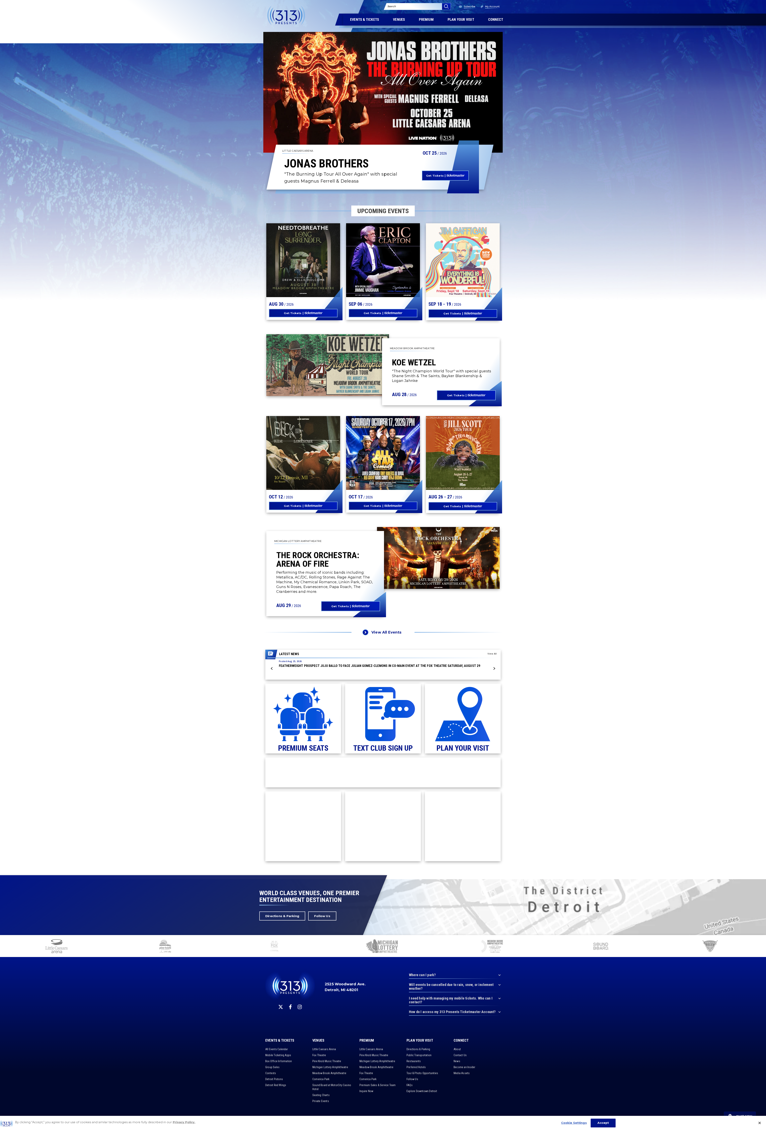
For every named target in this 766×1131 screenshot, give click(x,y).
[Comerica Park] (709, 946)
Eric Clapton (371, 262)
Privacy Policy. (184, 1122)
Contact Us (460, 1055)
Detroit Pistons (274, 1079)
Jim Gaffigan (450, 262)
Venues (318, 1040)
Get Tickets (435, 175)
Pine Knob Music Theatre (326, 1061)
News (457, 1061)
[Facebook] (290, 1006)
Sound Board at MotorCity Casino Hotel (331, 1087)
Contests (270, 1073)
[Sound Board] (601, 946)
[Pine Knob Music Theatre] (165, 946)
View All (492, 653)
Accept (603, 1123)
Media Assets (462, 1073)
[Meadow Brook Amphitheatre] (492, 946)
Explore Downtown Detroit (422, 1091)
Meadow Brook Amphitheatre (329, 1073)
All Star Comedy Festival (376, 448)
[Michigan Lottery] (383, 946)
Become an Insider (464, 1067)
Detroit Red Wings (275, 1085)
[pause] (761, 940)
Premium (366, 1040)
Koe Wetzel (414, 362)
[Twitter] (280, 1006)
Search (391, 6)
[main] (383, 437)
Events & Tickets (279, 1040)
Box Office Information (278, 1061)
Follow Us (322, 916)
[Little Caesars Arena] (56, 946)
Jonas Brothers (326, 164)
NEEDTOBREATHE (295, 260)
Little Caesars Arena (324, 1049)
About (457, 1049)
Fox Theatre (319, 1055)
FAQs (410, 1085)
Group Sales (272, 1067)
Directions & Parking (282, 916)
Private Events (320, 1101)
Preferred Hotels (416, 1067)
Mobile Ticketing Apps (278, 1055)
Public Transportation (419, 1055)
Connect (461, 1040)
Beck (279, 452)
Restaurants (414, 1061)
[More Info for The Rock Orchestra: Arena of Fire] (438, 558)
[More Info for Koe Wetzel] (327, 365)
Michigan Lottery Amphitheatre (330, 1067)
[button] (271, 668)
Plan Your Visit (420, 1040)
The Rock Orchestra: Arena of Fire (317, 559)
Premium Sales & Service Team (377, 1085)
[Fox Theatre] (274, 946)
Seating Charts (321, 1095)
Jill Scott (446, 452)
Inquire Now (366, 1091)
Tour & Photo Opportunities (422, 1073)
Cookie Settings (574, 1123)
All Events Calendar (276, 1049)
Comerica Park (321, 1079)
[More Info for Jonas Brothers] (383, 92)
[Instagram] (300, 1006)
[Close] (759, 1122)
